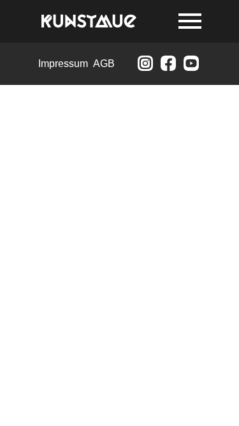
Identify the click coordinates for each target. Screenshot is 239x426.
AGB (104, 63)
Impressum (63, 63)
